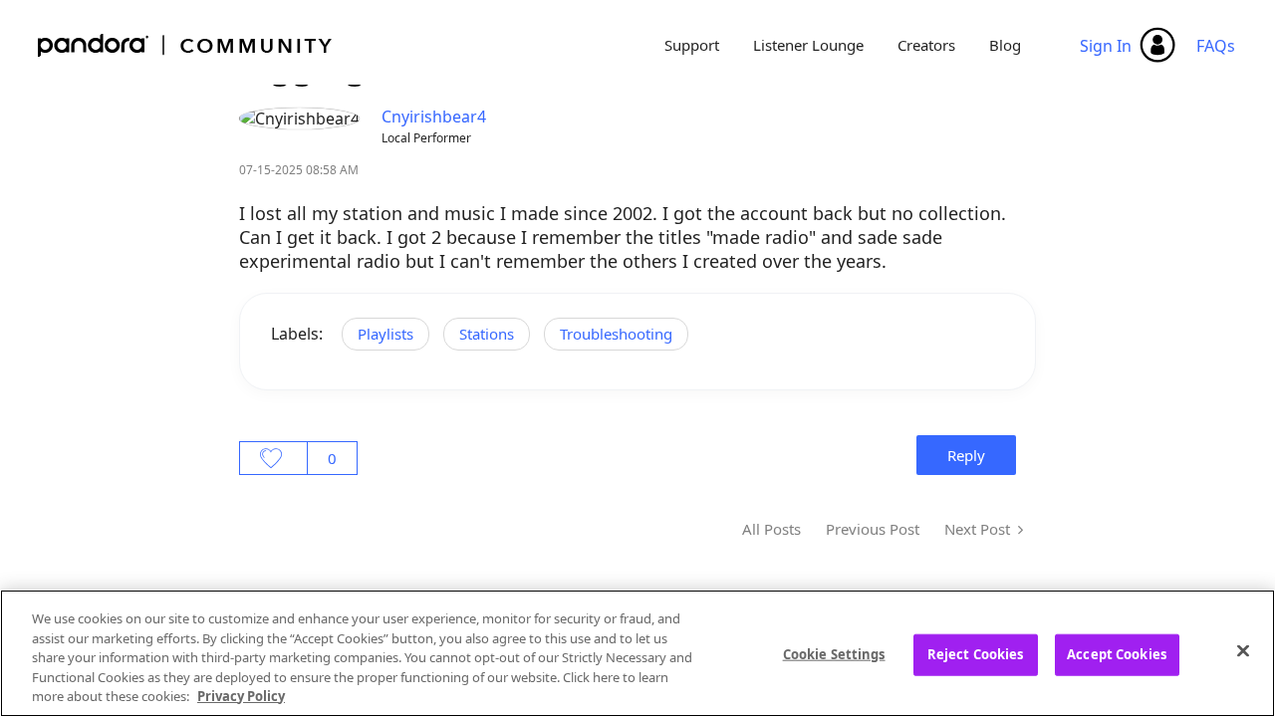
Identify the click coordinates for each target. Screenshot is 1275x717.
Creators (926, 45)
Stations (486, 334)
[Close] (1243, 651)
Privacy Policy (241, 696)
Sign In (1106, 46)
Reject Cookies (975, 654)
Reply (966, 455)
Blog (1005, 45)
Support (691, 45)
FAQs (1215, 46)
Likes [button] (273, 458)
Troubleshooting (616, 334)
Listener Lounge (808, 45)
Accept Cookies (1116, 654)
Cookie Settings (834, 654)
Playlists (385, 334)
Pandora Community (186, 45)
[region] (637, 653)
